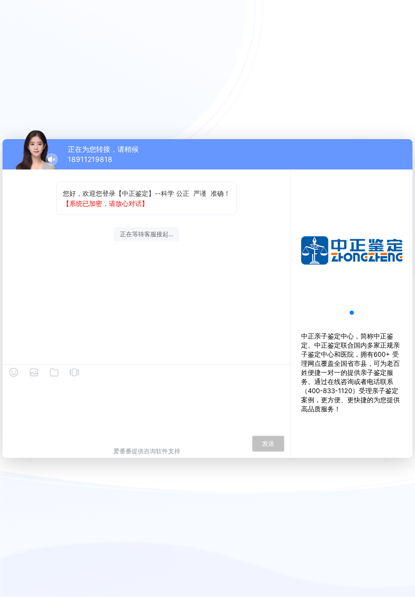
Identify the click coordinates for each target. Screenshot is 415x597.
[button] (352, 313)
